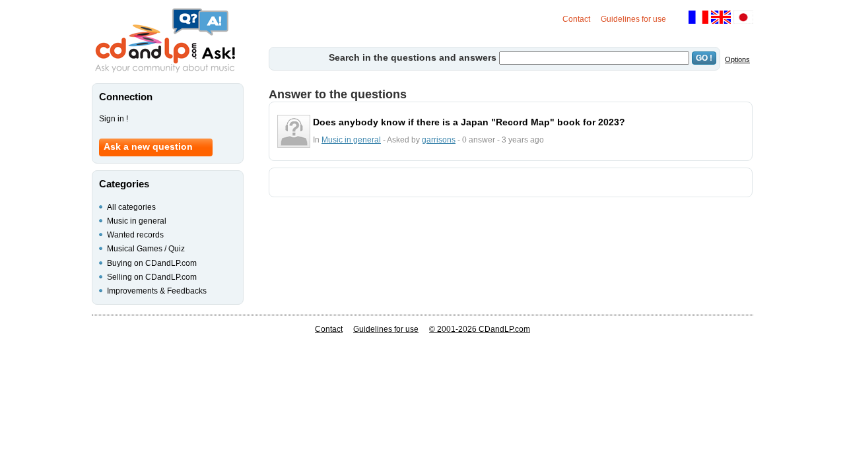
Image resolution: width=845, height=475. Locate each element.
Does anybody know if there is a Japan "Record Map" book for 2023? (469, 122)
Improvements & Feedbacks (157, 291)
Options (737, 59)
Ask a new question (148, 146)
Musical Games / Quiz (146, 248)
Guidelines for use (633, 19)
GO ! (704, 58)
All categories (131, 207)
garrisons (439, 139)
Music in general (351, 139)
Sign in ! (113, 118)
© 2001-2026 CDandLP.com (479, 329)
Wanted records (135, 234)
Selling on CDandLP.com (152, 277)
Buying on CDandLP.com (152, 263)
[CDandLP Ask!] (165, 41)
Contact (576, 19)
